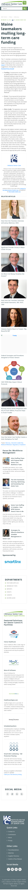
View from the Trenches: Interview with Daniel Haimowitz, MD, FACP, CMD (12, 302)
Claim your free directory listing (13, 774)
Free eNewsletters (13, 850)
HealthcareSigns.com (11, 700)
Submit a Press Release (15, 859)
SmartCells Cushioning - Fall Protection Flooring (13, 755)
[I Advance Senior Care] (12, 3)
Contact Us (11, 831)
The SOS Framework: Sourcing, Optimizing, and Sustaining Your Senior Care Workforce (14, 484)
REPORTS (9, 589)
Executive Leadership (17, 443)
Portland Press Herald (7, 69)
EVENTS (9, 592)
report (3, 65)
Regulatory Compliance (19, 444)
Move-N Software (10, 670)
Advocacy (16, 17)
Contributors (12, 834)
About (10, 837)
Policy (10, 17)
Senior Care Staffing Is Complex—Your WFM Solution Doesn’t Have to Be (17, 508)
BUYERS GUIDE (11, 598)
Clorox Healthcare (10, 642)
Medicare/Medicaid (6, 444)
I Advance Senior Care (20, 20)
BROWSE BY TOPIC (12, 586)
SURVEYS (9, 595)
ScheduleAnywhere (10, 726)
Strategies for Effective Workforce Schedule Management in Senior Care (13, 534)
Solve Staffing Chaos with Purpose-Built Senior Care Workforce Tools (17, 461)
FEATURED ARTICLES (13, 583)
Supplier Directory (13, 856)
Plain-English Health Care (15, 191)
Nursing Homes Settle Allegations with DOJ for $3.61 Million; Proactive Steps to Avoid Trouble (14, 410)
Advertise (11, 853)
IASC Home (4, 17)
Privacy (10, 840)
